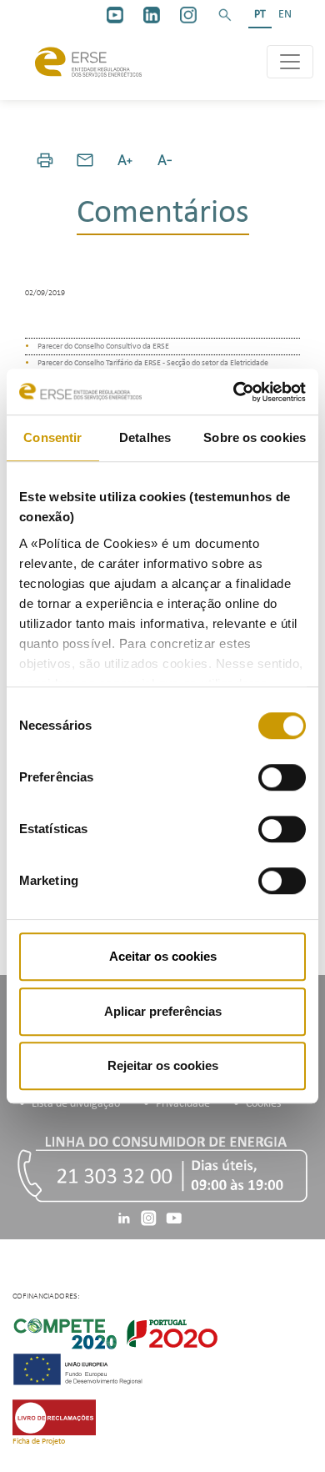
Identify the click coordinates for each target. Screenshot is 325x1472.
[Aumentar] (125, 160)
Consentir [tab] (52, 437)
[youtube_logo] (115, 15)
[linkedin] (151, 15)
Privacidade (183, 1104)
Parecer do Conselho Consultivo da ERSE (103, 346)
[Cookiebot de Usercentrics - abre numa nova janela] (234, 392)
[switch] (282, 777)
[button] (225, 15)
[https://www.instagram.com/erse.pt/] (188, 15)
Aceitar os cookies (163, 956)
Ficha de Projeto (38, 1441)
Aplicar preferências (163, 1011)
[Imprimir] (45, 160)
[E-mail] (85, 160)
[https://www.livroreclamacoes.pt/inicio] (54, 1417)
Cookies (263, 1104)
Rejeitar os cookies (163, 1065)
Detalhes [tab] (145, 437)
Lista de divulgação (76, 1104)
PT (260, 14)
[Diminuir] (165, 160)
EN (285, 14)
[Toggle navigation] (290, 61)
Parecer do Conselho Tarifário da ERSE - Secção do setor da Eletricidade (153, 363)
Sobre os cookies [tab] (254, 437)
